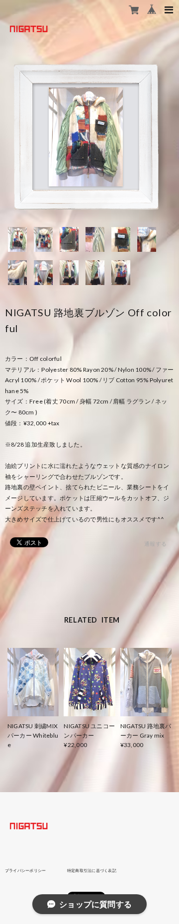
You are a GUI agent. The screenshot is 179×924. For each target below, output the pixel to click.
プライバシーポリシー (25, 870)
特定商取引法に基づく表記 (91, 870)
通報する (155, 543)
